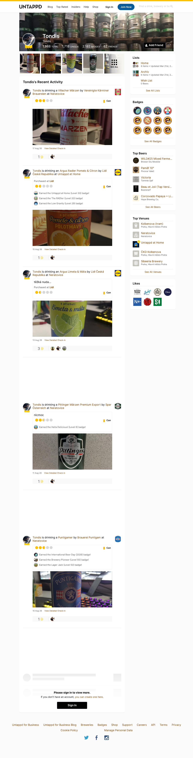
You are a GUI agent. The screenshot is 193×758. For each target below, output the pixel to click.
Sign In (109, 6)
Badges (102, 724)
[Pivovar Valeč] (157, 292)
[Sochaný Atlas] (53, 157)
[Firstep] (147, 292)
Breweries (87, 724)
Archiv (145, 71)
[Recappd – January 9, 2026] (167, 121)
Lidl (52, 181)
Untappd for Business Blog (59, 724)
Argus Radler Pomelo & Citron (79, 170)
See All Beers (153, 206)
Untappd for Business (25, 724)
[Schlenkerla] (147, 302)
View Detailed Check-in (54, 148)
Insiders (75, 6)
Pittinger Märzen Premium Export (79, 404)
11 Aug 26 (37, 473)
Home (144, 63)
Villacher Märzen (68, 90)
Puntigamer (65, 537)
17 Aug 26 (37, 148)
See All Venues (153, 271)
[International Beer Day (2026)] (137, 111)
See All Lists (153, 90)
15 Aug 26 (37, 249)
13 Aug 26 (37, 340)
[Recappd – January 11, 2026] (157, 121)
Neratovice (57, 93)
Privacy (176, 724)
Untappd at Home (69, 174)
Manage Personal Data (118, 730)
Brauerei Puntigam (89, 537)
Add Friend (156, 45)
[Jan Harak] (53, 348)
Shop (95, 6)
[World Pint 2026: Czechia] (147, 111)
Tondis (37, 90)
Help (86, 6)
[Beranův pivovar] (137, 292)
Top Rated (62, 6)
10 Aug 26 (37, 611)
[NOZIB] (137, 302)
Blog (50, 6)
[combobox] (156, 6)
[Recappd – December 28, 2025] (167, 130)
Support (127, 724)
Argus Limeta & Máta (73, 271)
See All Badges (152, 141)
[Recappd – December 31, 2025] (157, 130)
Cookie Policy (69, 730)
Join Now (126, 6)
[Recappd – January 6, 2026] (147, 130)
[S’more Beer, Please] (157, 111)
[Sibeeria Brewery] (157, 302)
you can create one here (89, 696)
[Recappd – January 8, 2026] (137, 130)
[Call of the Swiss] (167, 111)
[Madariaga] (64, 348)
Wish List (146, 80)
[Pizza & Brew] (147, 121)
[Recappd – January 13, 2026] (137, 121)
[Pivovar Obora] (167, 292)
